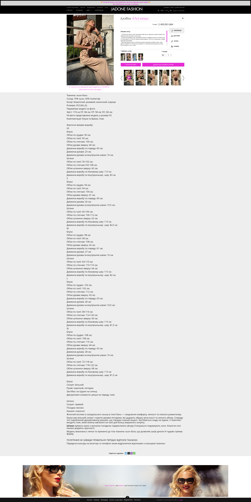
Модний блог (91, 7)
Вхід (162, 10)
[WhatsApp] (134, 453)
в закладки (182, 18)
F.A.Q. (106, 7)
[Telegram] (126, 453)
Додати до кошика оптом (163, 65)
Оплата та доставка (72, 7)
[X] (129, 453)
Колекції (79, 10)
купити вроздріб (131, 64)
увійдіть (121, 485)
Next (183, 77)
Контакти (100, 7)
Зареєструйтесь (110, 485)
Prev (121, 77)
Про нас (82, 7)
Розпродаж (99, 10)
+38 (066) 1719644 (169, 7)
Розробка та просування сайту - (170, 500)
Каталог (70, 10)
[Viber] (131, 453)
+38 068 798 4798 (179, 7)
